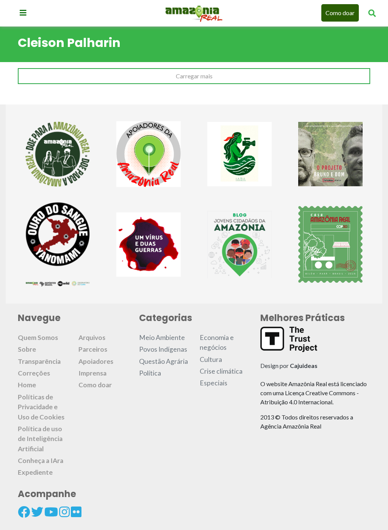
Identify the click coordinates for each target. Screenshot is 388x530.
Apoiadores (95, 361)
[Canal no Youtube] (51, 512)
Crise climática (221, 371)
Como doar (340, 12)
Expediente (35, 472)
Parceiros (92, 349)
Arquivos (91, 337)
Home (27, 385)
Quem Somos (38, 337)
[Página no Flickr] (76, 512)
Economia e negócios (217, 342)
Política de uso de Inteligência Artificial (40, 439)
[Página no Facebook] (24, 512)
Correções (34, 373)
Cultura (211, 359)
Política (150, 373)
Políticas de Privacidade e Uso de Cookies (41, 407)
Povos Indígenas (163, 349)
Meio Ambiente (162, 337)
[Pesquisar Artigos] (372, 13)
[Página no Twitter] (37, 512)
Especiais (213, 383)
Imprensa (92, 373)
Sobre (27, 349)
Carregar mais (194, 76)
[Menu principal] (23, 12)
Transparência (39, 361)
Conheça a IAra (40, 461)
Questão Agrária (163, 361)
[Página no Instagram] (64, 512)
